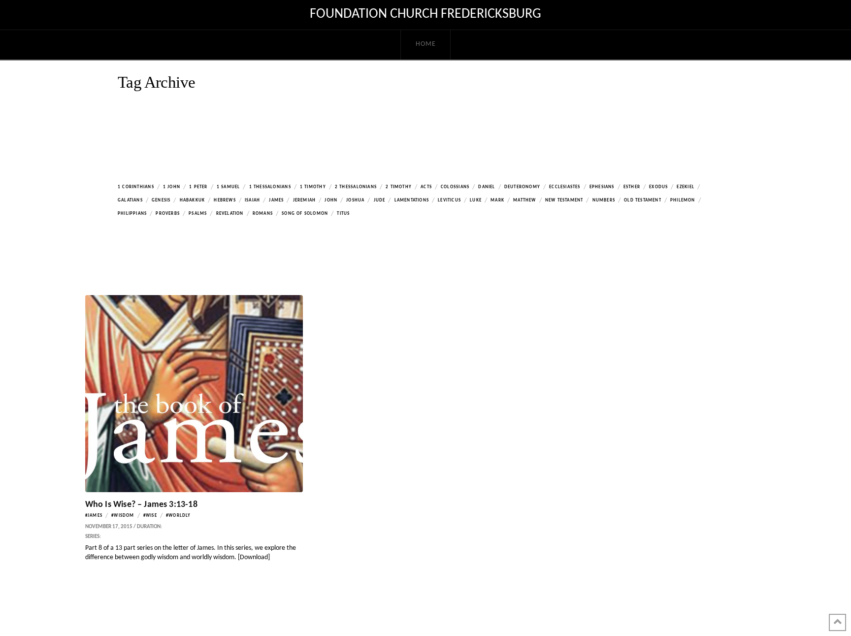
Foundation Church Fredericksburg (425, 14)
